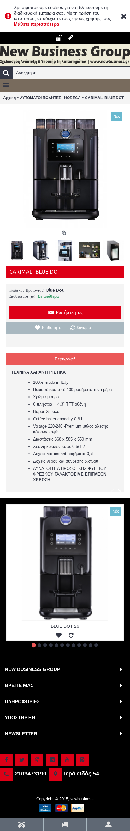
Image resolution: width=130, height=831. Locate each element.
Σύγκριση (84, 327)
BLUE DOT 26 (65, 626)
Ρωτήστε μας (69, 312)
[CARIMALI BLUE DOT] (65, 169)
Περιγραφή (65, 358)
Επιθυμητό (51, 327)
